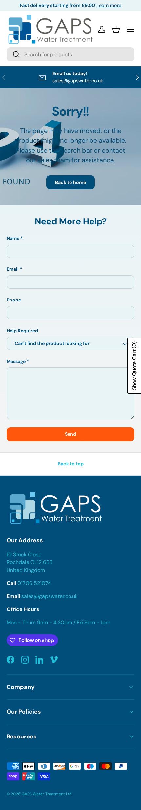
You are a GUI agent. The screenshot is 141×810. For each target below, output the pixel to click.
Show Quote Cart (134, 365)
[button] (116, 29)
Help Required (22, 330)
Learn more (108, 5)
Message (16, 361)
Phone (14, 300)
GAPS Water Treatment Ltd (47, 794)
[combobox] (70, 54)
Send (70, 434)
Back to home (70, 182)
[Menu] (130, 29)
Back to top (71, 464)
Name (13, 238)
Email (13, 269)
